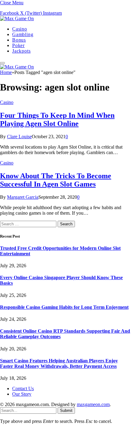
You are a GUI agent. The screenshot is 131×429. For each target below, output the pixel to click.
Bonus (19, 40)
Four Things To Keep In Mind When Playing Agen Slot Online (57, 119)
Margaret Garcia (22, 197)
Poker (18, 45)
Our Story (21, 394)
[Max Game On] (17, 18)
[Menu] (2, 63)
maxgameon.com (93, 404)
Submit (66, 410)
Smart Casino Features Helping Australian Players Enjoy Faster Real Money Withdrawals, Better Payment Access (59, 363)
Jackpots (21, 51)
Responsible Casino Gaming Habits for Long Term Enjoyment (64, 307)
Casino (19, 28)
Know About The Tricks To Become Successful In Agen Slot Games (55, 180)
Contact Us (23, 388)
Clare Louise (19, 136)
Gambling (22, 34)
